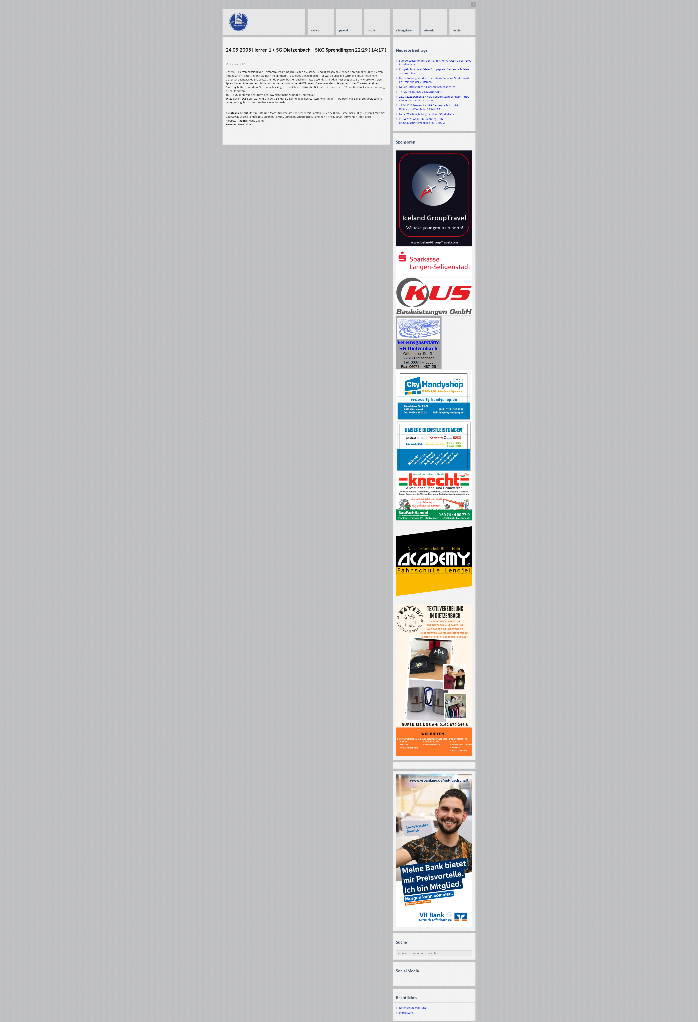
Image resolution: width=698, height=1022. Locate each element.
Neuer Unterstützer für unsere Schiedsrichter (427, 86)
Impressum (406, 1012)
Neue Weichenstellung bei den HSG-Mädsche (427, 114)
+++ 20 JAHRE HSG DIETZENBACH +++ (421, 91)
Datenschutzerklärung (412, 1007)
